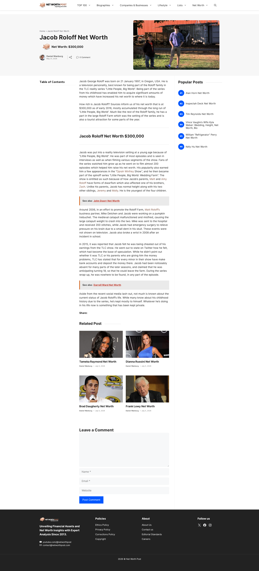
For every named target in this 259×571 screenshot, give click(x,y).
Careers (146, 539)
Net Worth (198, 5)
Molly (115, 190)
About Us (147, 524)
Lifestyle (162, 5)
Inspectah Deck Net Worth (201, 103)
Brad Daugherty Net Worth (96, 406)
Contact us (147, 529)
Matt (152, 179)
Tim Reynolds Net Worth (199, 114)
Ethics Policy (102, 524)
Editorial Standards (152, 534)
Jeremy (101, 190)
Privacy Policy (102, 529)
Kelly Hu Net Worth (196, 146)
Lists (180, 5)
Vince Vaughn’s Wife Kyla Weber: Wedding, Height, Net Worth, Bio (202, 125)
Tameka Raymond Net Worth (97, 361)
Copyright (100, 539)
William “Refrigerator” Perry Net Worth (201, 136)
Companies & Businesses (134, 5)
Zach (82, 186)
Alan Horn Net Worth (197, 93)
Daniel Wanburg (54, 56)
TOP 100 (82, 5)
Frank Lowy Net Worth (140, 406)
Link (78, 57)
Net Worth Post (133, 559)
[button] (215, 5)
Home (42, 31)
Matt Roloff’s (152, 209)
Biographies (103, 5)
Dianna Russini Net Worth (142, 361)
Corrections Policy (105, 534)
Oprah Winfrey (125, 171)
